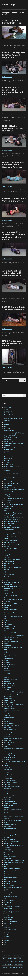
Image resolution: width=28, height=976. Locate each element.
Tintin (5, 822)
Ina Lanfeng (7, 554)
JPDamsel (6, 576)
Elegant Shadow (8, 485)
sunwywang (7, 799)
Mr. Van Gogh (7, 662)
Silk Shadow (7, 771)
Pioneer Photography (9, 700)
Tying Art (6, 832)
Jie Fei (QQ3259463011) (9, 563)
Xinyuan (6, 889)
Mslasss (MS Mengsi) (9, 666)
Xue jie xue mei (8, 893)
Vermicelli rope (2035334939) (11, 841)
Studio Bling (7, 794)
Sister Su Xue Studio (9, 774)
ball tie (23, 45)
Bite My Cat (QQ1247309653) (11, 437)
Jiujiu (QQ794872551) (9, 573)
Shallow (6, 752)
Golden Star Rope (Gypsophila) (12, 521)
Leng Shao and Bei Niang (10, 603)
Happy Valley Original (10, 536)
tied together (20, 967)
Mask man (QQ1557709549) (11, 641)
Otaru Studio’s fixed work (10, 696)
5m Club (6, 409)
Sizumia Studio (8, 778)
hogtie (7, 81)
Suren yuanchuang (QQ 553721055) (13, 801)
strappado (18, 263)
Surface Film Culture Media (11, 803)
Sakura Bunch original (10, 742)
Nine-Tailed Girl (8, 687)
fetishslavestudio (8, 506)
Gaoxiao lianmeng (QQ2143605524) (13, 514)
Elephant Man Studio (9, 487)
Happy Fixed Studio (9, 535)
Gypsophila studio (9, 529)
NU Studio (6, 689)
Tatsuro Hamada (8, 805)
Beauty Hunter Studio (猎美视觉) (12, 432)
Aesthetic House (8, 411)
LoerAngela (7, 620)
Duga (5, 479)
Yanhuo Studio (7, 902)
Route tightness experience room (13, 738)
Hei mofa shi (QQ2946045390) (12, 544)
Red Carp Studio (8, 715)
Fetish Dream (7, 502)
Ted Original (7, 807)
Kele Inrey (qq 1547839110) (10, 595)
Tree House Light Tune (10, 828)
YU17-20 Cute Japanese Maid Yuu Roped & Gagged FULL (13, 55)
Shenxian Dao (7, 759)
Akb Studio (6, 413)
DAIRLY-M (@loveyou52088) (11, 466)
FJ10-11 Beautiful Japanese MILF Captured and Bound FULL (12, 91)
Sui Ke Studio (7, 797)
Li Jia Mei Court (8, 605)
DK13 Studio (7, 472)
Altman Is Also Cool (9, 415)
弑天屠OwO (6, 936)
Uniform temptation (9, 839)
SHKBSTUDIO (7, 767)
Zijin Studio (7, 933)
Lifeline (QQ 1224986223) (10, 609)
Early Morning (8, 481)
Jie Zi (5, 565)
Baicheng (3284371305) (10, 424)
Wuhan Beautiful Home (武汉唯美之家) (14, 862)
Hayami (6, 538)
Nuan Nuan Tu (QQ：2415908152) (12, 691)
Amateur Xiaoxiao (8, 416)
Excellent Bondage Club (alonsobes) (13, 498)
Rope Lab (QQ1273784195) (10, 729)
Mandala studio (8, 639)
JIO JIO (5, 571)
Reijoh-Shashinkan (9, 717)
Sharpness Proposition (10, 757)
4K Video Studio (8, 407)
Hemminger (7, 546)
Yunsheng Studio (8, 917)
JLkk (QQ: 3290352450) (9, 575)
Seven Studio (7, 750)
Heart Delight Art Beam (10, 542)
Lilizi (5, 615)
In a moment (7, 552)
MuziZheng (7, 670)
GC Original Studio (9, 515)
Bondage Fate (7, 439)
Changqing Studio (8, 456)
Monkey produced (9, 658)
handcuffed (6, 961)
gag (11, 118)
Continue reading (7, 42)
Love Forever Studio (9, 628)
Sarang (5, 746)
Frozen (5, 510)
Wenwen (6, 853)
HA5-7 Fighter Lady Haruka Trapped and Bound (12, 343)
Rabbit (5, 712)
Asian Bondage (8, 5)
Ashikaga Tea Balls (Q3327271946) (13, 418)
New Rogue (7, 681)
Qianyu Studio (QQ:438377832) (11, 710)
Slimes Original (8, 784)
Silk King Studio (8, 769)
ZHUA (5, 931)
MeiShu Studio (7, 645)
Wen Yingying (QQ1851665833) (12, 851)
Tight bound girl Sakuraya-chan (12, 820)
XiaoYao (6, 879)
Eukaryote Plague (8, 493)
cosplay (5, 958)
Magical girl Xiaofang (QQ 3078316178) (14, 635)
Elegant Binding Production (11, 483)
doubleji (6, 476)
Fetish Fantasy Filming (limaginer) (13, 504)
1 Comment (10, 373)
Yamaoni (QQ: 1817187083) (10, 900)
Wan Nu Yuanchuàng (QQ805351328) (13, 845)
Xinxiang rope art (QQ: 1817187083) (13, 887)
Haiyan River (7, 531)
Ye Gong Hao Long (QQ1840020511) (13, 906)
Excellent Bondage (9, 496)
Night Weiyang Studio (9, 685)
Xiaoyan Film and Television (11, 877)
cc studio (6, 455)
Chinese (11, 299)
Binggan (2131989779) (9, 436)
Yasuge (5, 904)
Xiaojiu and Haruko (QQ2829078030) (13, 870)
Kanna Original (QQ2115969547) (12, 592)
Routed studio (7, 740)
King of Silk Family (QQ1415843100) (13, 599)
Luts (5, 634)
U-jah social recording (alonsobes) (13, 834)
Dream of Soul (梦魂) (9, 477)
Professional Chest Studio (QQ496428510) (15, 704)
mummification (18, 964)
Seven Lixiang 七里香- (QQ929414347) (14, 748)
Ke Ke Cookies (7, 594)
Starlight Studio (8, 792)
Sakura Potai (7, 744)
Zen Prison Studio (8, 923)
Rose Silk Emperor (9, 735)
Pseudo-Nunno (8, 706)
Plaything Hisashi (8, 702)
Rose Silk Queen (8, 736)
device (7, 372)
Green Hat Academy (9, 523)
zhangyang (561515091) (10, 929)
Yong (5, 914)
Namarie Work (7, 674)
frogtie (7, 191)
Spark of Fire (7, 788)
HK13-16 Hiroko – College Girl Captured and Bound (12, 128)
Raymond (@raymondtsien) (11, 714)
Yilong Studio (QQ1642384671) (12, 912)
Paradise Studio (8, 698)
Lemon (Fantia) (8, 601)
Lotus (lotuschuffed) (9, 626)
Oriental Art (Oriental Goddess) (12, 695)
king (5, 597)
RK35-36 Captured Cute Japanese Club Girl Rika (13, 308)
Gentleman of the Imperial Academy (13, 517)
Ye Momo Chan (8, 908)
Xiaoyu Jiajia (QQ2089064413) (12, 881)
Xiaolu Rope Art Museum (10, 872)
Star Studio (6, 790)
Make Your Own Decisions (11, 637)
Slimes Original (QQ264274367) (12, 786)
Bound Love (7, 445)
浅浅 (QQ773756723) (9, 940)
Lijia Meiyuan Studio (9, 613)
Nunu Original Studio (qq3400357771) (14, 693)
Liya (5, 618)
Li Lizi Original (8, 607)
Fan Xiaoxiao (7, 500)
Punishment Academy (9, 708)
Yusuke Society (8, 919)
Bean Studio (7, 428)
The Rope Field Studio (10, 811)
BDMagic (6, 426)
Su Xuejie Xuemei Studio (10, 795)
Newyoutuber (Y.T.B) (9, 683)
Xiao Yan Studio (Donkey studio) (12, 868)
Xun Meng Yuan (8, 894)
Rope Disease (7, 727)
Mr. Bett (6, 660)
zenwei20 (6, 925)
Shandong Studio (8, 754)
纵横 (5, 942)
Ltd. (5, 630)
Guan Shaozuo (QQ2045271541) (12, 527)
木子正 (5, 938)
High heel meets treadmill (11, 548)
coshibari (6, 462)
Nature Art (6, 677)
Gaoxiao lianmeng (9, 512)
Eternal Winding (8, 491)
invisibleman (7, 555)
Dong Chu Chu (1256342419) (11, 474)
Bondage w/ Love (8, 441)
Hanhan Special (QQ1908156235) (12, 533)
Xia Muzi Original (8, 864)
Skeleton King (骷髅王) (10, 780)
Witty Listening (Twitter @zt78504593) (14, 860)
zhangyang (7, 927)
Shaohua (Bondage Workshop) (12, 755)
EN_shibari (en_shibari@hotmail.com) (14, 489)
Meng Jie (6, 651)
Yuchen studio (7, 915)
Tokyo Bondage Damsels (14, 45)
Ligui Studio (7, 611)
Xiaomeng (6, 874)
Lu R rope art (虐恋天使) (10, 632)
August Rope (7, 420)
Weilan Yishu (7, 849)
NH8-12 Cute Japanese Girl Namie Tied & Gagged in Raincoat (13, 164)
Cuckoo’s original (8, 464)
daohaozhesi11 (7, 468)
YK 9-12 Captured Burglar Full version (12, 21)
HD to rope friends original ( (11, 540)
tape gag (13, 47)
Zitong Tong (7, 934)
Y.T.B (5, 898)
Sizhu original (7, 776)
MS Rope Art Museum (9, 664)
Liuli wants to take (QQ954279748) (13, 616)
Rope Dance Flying (9, 723)
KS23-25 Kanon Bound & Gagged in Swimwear (14, 199)
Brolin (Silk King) (8, 449)
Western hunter (8, 854)
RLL (5, 719)
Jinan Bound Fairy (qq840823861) (12, 567)
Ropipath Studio (8, 733)
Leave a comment (20, 47)
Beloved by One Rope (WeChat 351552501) (14, 434)
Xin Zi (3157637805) (9, 885)
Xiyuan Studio (7, 891)
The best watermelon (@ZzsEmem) (13, 809)
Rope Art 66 (7, 721)
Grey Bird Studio (8, 525)
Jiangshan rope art (9, 561)
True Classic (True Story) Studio (12, 830)
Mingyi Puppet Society (10, 655)
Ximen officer (7, 883)
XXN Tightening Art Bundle (11, 896)
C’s (4, 453)
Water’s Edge (7, 847)
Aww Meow (7, 422)
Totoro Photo (7, 826)
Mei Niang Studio (8, 643)
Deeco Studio (7, 470)
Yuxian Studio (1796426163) (11, 921)
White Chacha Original (10, 856)
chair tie (7, 118)
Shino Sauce (7, 765)
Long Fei (6, 622)
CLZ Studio (6, 460)
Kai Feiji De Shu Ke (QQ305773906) (13, 586)
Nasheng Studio (8, 675)
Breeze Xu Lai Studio (9, 447)
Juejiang (6, 580)
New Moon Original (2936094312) (12, 679)
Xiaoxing (6, 875)
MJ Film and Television (10, 656)
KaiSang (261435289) (9, 588)
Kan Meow (6, 590)
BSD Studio (6, 451)
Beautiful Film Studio (9, 430)
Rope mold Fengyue (9, 731)
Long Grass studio (9, 624)
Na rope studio (8, 672)
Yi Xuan (6, 910)
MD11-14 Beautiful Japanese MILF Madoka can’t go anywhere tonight (13, 236)
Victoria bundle (8, 843)
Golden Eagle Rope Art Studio (12, 519)
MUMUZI (6, 668)
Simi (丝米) (6, 773)
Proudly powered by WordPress (17, 973)
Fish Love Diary (8, 508)
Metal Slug (6, 653)
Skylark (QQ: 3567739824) (10, 782)
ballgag (4, 47)
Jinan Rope (7, 569)
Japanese (8, 47)
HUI (5, 550)
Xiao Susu (6, 866)
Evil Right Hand (8, 495)
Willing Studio (7, 858)
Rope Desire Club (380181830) (12, 725)
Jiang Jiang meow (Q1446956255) (12, 559)
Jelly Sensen (7, 557)
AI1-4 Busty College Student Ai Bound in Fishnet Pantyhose (12, 273)
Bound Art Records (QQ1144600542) (13, 443)
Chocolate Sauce (8, 458)
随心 (5, 944)
